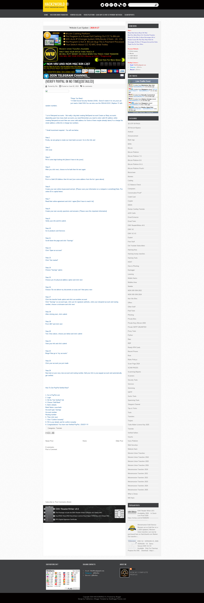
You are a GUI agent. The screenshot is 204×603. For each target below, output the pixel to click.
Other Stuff (131, 307)
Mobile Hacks (132, 278)
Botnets (130, 176)
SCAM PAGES (133, 368)
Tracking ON (149, 112)
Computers (131, 189)
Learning (131, 274)
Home (85, 441)
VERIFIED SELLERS (75, 14)
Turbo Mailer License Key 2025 (138, 425)
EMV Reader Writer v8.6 (146, 511)
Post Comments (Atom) (63, 502)
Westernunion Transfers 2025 (138, 490)
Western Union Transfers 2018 (138, 457)
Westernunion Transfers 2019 (138, 469)
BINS (130, 144)
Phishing (131, 315)
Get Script (135, 112)
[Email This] (46, 433)
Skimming (131, 388)
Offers (130, 303)
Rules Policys (132, 359)
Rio (133, 569)
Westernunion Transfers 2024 (138, 486)
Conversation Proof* (135, 193)
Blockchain (131, 172)
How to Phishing (133, 266)
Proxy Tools (132, 331)
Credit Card (132, 197)
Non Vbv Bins (132, 298)
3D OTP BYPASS (134, 124)
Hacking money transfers (136, 254)
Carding (130, 180)
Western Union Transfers (59, 14)
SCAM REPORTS (129, 14)
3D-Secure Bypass (134, 128)
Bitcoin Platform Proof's (136, 168)
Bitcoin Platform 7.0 (134, 156)
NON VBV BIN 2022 (135, 290)
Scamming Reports (134, 372)
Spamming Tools (133, 400)
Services (131, 384)
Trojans (130, 421)
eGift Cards (132, 213)
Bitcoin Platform (133, 152)
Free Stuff (131, 242)
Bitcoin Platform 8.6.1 (135, 164)
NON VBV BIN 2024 (135, 294)
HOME (46, 14)
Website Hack (132, 449)
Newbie (130, 286)
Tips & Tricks (132, 408)
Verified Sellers (133, 433)
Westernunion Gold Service (147, 525)
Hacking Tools (133, 258)
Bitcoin (130, 148)
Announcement (133, 136)
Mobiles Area (132, 282)
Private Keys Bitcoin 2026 (137, 323)
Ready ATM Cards (134, 347)
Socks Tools (132, 396)
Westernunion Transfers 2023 (138, 481)
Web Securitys (133, 445)
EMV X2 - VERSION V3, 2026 (148, 541)
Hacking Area (132, 250)
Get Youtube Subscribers (136, 246)
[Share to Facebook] (53, 433)
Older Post (119, 441)
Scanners (131, 376)
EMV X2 (131, 229)
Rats (129, 339)
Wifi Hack (131, 498)
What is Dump (133, 494)
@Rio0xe (139, 67)
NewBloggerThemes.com (117, 599)
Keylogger (131, 270)
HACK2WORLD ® (139, 86)
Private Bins (132, 319)
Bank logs (131, 140)
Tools (130, 412)
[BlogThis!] (49, 433)
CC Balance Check (134, 185)
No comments (87, 86)
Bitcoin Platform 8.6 (134, 160)
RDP (129, 343)
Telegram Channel (134, 404)
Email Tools (132, 221)
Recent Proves (133, 351)
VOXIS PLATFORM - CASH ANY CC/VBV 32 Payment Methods (103, 14)
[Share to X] (51, 433)
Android (130, 132)
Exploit (130, 237)
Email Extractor (133, 217)
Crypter (130, 201)
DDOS (130, 205)
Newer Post (49, 441)
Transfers (131, 416)
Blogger (118, 597)
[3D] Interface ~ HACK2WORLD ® (143, 108)
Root (129, 355)
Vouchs (130, 437)
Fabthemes (89, 599)
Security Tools (133, 380)
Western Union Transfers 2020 (138, 461)
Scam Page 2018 (134, 364)
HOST (130, 262)
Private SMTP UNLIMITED (137, 327)
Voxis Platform (133, 441)
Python (130, 335)
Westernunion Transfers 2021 (138, 473)
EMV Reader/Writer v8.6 (136, 225)
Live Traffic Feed (143, 81)
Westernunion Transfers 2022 (138, 477)
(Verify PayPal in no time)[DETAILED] (69, 81)
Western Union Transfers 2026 (138, 465)
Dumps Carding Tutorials (136, 209)
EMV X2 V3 (132, 233)
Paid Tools (131, 311)
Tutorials (59, 428)
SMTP (130, 392)
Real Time (142, 112)
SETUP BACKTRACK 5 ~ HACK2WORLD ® (143, 90)
